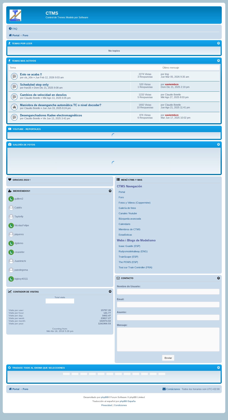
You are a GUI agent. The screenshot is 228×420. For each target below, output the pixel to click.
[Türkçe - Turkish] (153, 374)
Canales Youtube (128, 213)
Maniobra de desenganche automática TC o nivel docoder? (60, 105)
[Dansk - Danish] (83, 374)
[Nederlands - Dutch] (92, 374)
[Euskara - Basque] (66, 374)
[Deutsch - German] (118, 374)
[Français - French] (101, 374)
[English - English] (144, 374)
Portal (122, 192)
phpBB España (128, 401)
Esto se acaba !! (31, 74)
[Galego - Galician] (109, 374)
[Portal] (26, 14)
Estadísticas (125, 234)
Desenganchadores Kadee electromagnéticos (51, 115)
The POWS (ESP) (128, 262)
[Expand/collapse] (110, 191)
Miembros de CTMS (129, 229)
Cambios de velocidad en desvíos (43, 95)
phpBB (104, 397)
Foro (121, 197)
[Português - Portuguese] (135, 374)
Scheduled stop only (34, 84)
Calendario (124, 224)
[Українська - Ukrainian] (161, 374)
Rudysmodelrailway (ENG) (133, 251)
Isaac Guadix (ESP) (129, 246)
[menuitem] (12, 28)
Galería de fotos (127, 208)
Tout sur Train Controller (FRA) (135, 267)
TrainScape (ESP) (128, 256)
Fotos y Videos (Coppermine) (135, 202)
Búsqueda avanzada (130, 218)
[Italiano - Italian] (127, 374)
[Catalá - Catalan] (75, 374)
